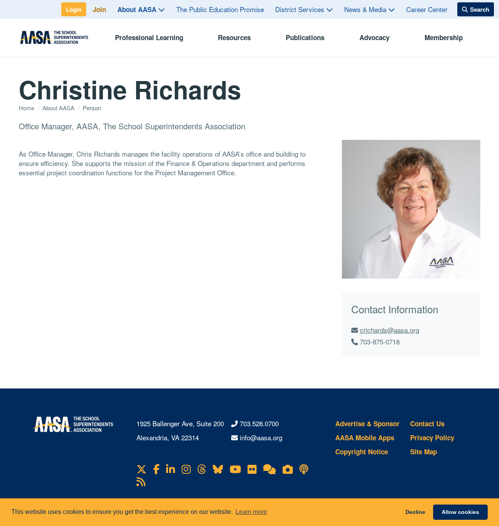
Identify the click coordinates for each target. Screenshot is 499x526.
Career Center (427, 9)
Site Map (423, 451)
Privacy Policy (432, 437)
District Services (300, 9)
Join (99, 9)
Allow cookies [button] (460, 512)
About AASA (137, 9)
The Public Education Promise (220, 9)
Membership (444, 37)
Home (27, 108)
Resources (234, 37)
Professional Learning (149, 37)
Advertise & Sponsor (367, 423)
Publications (305, 37)
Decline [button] (415, 512)
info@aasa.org (261, 437)
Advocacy (374, 37)
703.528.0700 (259, 423)
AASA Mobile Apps (364, 437)
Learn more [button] (251, 511)
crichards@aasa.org (389, 330)
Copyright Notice (361, 451)
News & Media (366, 9)
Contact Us (427, 423)
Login (73, 9)
